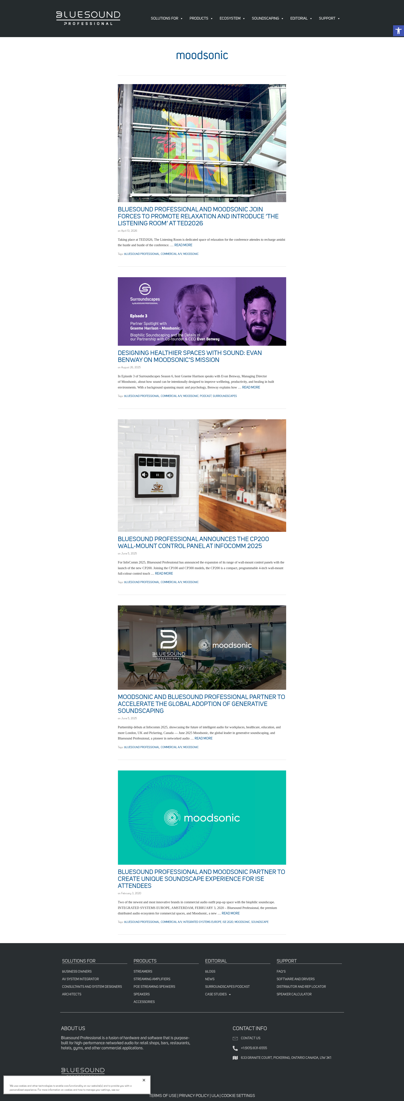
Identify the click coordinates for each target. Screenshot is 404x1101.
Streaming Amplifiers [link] (152, 979)
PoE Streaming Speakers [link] (154, 987)
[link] (398, 30)
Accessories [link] (144, 1002)
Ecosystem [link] (230, 18)
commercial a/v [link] (171, 254)
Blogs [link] (210, 971)
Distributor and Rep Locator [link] (301, 987)
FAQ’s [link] (281, 971)
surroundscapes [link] (225, 396)
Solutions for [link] (164, 18)
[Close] (144, 1080)
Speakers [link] (142, 994)
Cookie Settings (238, 1096)
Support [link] (327, 18)
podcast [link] (205, 396)
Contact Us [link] (250, 1038)
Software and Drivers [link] (296, 979)
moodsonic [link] (191, 254)
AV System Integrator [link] (80, 979)
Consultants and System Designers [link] (92, 987)
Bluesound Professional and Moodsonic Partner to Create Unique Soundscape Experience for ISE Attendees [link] (201, 879)
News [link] (209, 979)
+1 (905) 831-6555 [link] (254, 1048)
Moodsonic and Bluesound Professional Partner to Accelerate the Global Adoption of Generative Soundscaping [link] (201, 704)
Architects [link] (71, 994)
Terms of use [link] (163, 1096)
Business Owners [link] (77, 971)
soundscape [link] (259, 922)
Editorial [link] (299, 18)
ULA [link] (215, 1096)
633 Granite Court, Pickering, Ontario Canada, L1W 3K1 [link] (286, 1058)
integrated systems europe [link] (202, 922)
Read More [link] (183, 245)
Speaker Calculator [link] (294, 994)
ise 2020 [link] (228, 922)
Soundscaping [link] (265, 18)
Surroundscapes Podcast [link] (227, 987)
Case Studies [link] (216, 994)
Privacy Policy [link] (194, 1096)
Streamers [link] (143, 971)
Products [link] (199, 18)
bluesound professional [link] (141, 254)
